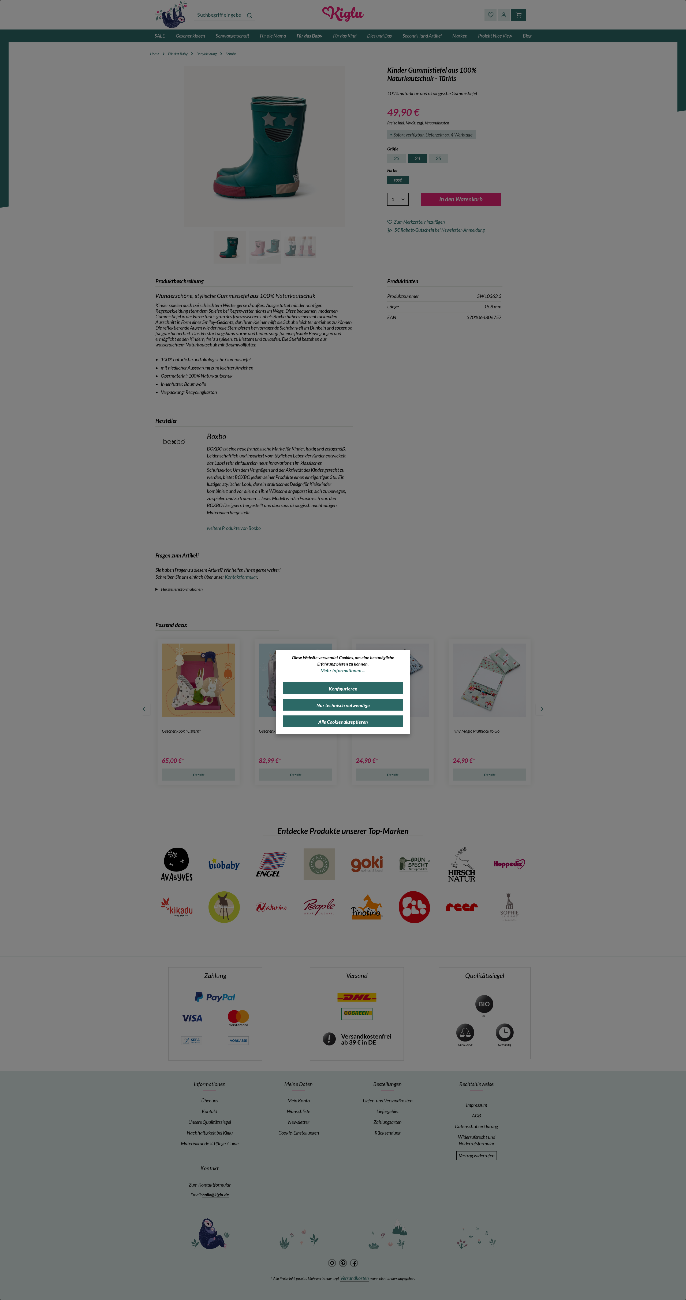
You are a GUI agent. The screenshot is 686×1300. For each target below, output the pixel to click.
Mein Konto (299, 1100)
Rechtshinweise (476, 1084)
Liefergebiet (387, 1111)
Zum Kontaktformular (210, 1185)
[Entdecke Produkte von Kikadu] (176, 907)
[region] (264, 165)
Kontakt (210, 1111)
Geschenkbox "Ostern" (181, 730)
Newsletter (298, 1122)
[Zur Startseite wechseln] (171, 14)
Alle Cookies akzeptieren (343, 722)
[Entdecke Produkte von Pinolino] (367, 907)
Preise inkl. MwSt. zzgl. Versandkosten (418, 122)
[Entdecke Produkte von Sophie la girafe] (509, 907)
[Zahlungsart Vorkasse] (238, 1040)
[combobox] (219, 14)
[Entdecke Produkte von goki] (367, 864)
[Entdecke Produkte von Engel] (272, 864)
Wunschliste (298, 1111)
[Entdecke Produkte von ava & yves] (176, 864)
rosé (398, 180)
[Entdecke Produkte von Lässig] (224, 907)
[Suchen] (249, 14)
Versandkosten (354, 1278)
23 (396, 158)
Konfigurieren (343, 689)
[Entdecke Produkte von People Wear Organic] (319, 907)
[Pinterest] (343, 1262)
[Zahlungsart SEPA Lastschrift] (191, 1040)
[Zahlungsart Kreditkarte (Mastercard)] (238, 1017)
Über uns (209, 1100)
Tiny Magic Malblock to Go (476, 730)
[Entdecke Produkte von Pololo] (414, 907)
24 (417, 158)
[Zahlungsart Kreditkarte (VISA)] (191, 1017)
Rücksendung (387, 1133)
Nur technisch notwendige (343, 705)
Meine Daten (298, 1084)
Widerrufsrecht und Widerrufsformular (476, 1140)
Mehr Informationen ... (343, 670)
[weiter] (541, 709)
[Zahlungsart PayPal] (215, 997)
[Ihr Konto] (504, 15)
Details (198, 775)
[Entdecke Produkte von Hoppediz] (509, 864)
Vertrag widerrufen (476, 1155)
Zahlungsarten (387, 1122)
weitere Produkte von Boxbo (234, 528)
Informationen (210, 1084)
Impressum (476, 1105)
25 (438, 158)
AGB (476, 1115)
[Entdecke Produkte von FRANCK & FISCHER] (319, 864)
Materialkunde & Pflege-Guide (209, 1143)
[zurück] (144, 709)
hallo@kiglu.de (215, 1194)
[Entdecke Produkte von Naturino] (272, 907)
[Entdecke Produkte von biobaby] (224, 864)
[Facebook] (354, 1262)
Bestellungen (387, 1084)
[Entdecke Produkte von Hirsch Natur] (462, 864)
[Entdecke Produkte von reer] (462, 907)
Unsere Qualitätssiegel (209, 1122)
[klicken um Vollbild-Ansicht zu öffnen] (265, 146)
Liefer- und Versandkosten (387, 1100)
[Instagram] (332, 1262)
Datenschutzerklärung (476, 1126)
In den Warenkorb (461, 199)
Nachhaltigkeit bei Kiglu (210, 1133)
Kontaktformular (241, 577)
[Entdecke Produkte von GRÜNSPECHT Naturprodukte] (414, 864)
